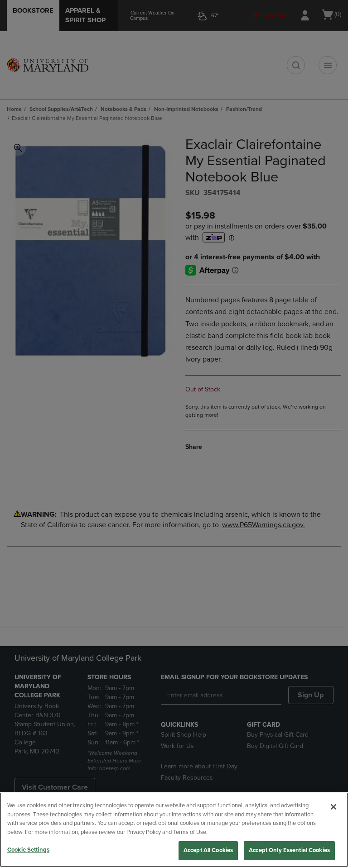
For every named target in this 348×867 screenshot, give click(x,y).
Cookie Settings (28, 849)
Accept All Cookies (208, 850)
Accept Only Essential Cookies (289, 850)
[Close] (333, 807)
